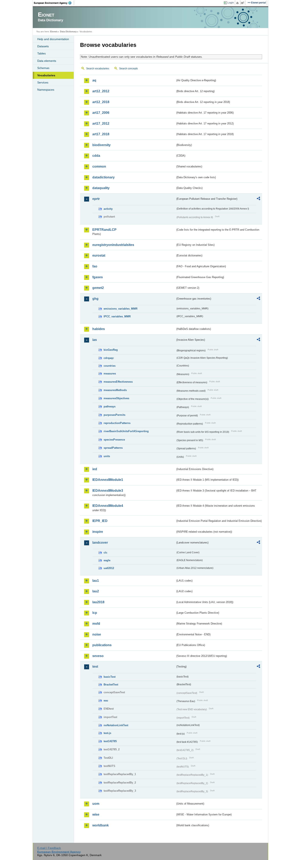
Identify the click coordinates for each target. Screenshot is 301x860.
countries (109, 365)
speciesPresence (114, 439)
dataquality (101, 188)
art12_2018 (100, 102)
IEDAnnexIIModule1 (107, 479)
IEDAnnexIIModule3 (107, 490)
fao (94, 266)
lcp (94, 612)
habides (98, 329)
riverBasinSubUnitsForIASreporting (126, 431)
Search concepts (128, 68)
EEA (54, 3)
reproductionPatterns (117, 423)
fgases (97, 277)
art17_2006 (100, 112)
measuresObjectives (116, 398)
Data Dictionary (68, 31)
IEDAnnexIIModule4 (107, 505)
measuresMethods (115, 390)
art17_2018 (100, 134)
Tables (41, 53)
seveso (98, 656)
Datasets (43, 46)
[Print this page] (238, 3)
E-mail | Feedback (49, 848)
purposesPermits (114, 414)
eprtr (96, 199)
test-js (107, 733)
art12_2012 (100, 91)
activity (108, 208)
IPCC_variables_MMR (117, 316)
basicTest (109, 676)
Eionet (53, 31)
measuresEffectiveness (118, 381)
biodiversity (101, 145)
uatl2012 (109, 568)
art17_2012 (100, 123)
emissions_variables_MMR (120, 308)
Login (230, 2)
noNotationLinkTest (116, 725)
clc (105, 552)
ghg (95, 298)
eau (106, 700)
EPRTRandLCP (104, 229)
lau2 (95, 591)
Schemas (43, 68)
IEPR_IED (100, 521)
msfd (96, 623)
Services (42, 82)
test (95, 666)
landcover (100, 542)
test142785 (110, 741)
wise (95, 814)
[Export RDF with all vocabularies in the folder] (258, 199)
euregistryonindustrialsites (113, 245)
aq (94, 80)
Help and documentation (53, 39)
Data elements (46, 60)
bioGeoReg (111, 349)
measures (110, 373)
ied (94, 469)
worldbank (100, 825)
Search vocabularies (97, 68)
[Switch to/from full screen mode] (243, 3)
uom (95, 803)
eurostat (98, 255)
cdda (96, 155)
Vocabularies (46, 75)
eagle (107, 560)
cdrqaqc (109, 358)
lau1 (95, 580)
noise (96, 634)
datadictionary (103, 177)
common (99, 166)
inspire (97, 531)
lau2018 (98, 602)
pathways (109, 406)
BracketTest (111, 684)
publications (102, 645)
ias (94, 340)
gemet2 (98, 288)
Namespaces (45, 89)
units (107, 456)
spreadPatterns (113, 447)
